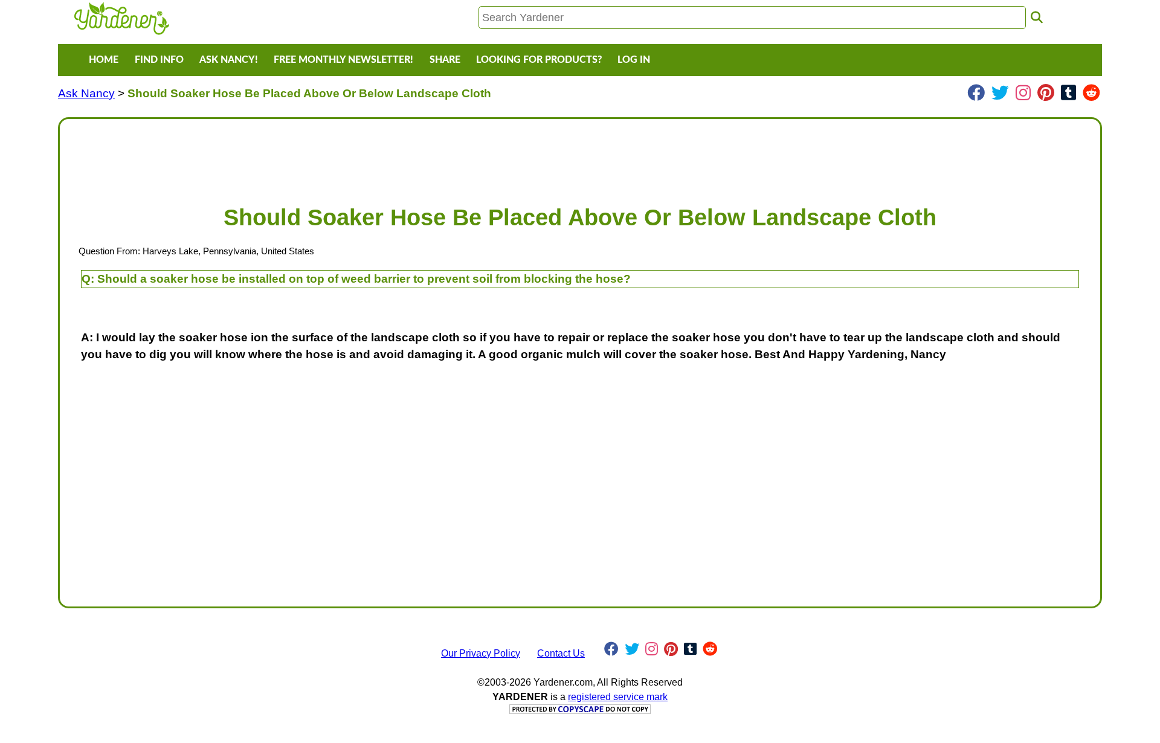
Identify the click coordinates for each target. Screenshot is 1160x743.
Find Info (159, 60)
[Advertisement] (431, 156)
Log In (633, 60)
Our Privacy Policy (480, 653)
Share (445, 60)
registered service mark (618, 697)
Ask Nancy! (228, 60)
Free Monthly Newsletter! (343, 60)
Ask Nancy (86, 93)
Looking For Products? (539, 60)
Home (103, 60)
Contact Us (561, 653)
